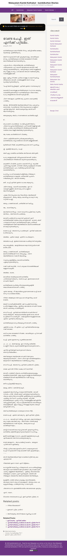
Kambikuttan (20, 10)
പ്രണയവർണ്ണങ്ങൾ (56, 97)
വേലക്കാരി (53, 100)
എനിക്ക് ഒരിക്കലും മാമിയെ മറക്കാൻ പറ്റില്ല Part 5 (23, 527)
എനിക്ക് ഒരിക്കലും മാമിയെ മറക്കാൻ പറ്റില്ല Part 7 (23, 525)
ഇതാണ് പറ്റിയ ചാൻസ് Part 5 (13, 534)
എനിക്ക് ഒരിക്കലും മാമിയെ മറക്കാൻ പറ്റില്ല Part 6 (23, 522)
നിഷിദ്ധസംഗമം (55, 95)
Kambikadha (54, 49)
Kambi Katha (54, 38)
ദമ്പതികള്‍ (53, 92)
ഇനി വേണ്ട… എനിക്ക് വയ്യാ (16, 520)
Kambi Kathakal (49, 10)
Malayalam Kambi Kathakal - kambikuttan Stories (33, 3)
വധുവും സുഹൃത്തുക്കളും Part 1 (13, 533)
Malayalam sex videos (35, 26)
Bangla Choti (54, 111)
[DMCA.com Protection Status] (33, 551)
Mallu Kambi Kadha (10, 531)
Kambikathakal (55, 51)
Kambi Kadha (54, 35)
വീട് (12, 10)
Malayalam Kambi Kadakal (34, 10)
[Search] (61, 19)
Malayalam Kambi (56, 57)
